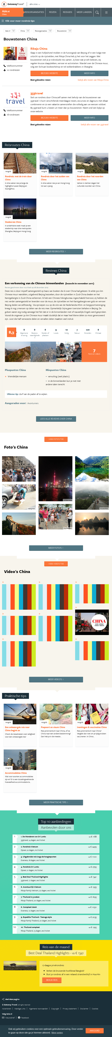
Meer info (89, 73)
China (22, 30)
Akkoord (95, 1030)
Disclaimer (84, 1008)
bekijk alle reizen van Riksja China (93, 79)
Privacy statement (70, 1008)
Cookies (95, 1008)
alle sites (34, 4)
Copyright (55, 1008)
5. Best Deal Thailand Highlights (34, 876)
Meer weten (57, 1033)
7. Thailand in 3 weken (30, 896)
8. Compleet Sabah (29, 907)
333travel (36, 93)
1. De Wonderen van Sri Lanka (33, 836)
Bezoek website (49, 73)
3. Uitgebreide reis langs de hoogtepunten (38, 856)
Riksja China (38, 48)
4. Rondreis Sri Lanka (30, 866)
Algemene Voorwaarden (38, 1008)
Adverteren (6, 1008)
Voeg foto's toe (56, 439)
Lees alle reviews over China (56, 418)
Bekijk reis (51, 980)
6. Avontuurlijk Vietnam (31, 886)
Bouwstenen (62, 30)
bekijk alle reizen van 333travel (94, 124)
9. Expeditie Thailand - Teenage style (36, 917)
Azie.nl (7, 30)
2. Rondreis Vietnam (29, 846)
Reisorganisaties (41, 30)
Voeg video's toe (56, 563)
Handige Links (19, 1008)
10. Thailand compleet (30, 927)
